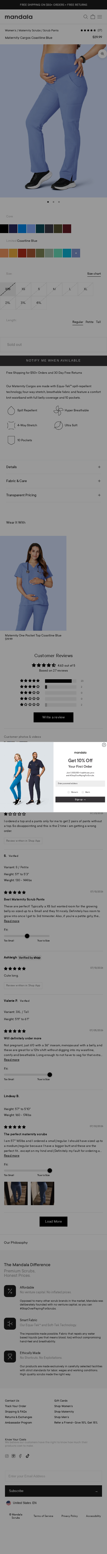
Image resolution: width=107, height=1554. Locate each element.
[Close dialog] (104, 745)
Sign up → (80, 799)
